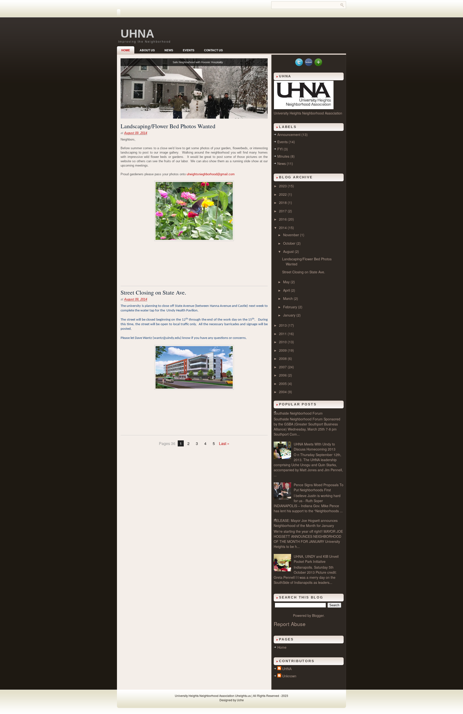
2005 (283, 383)
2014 (283, 227)
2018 (283, 202)
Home (125, 50)
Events (188, 50)
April (287, 290)
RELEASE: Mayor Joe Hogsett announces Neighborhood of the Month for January (306, 523)
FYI (280, 149)
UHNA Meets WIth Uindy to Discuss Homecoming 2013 (314, 446)
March (288, 298)
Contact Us (213, 50)
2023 (283, 185)
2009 (283, 350)
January (289, 315)
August (289, 251)
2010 (283, 341)
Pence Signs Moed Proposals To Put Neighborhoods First (318, 487)
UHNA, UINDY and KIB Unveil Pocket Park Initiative (316, 559)
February (290, 306)
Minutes (283, 156)
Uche (240, 700)
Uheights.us (243, 696)
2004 (283, 391)
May (287, 281)
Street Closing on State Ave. (153, 292)
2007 (283, 366)
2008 (283, 358)
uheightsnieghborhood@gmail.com (211, 174)
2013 (283, 325)
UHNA (137, 33)
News (168, 50)
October (289, 243)
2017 (283, 211)
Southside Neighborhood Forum (298, 413)
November (291, 234)
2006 (283, 375)
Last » (224, 443)
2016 (283, 219)
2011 (283, 333)
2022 (283, 194)
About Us (147, 50)
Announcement (288, 134)
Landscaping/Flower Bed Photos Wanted (168, 126)
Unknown (289, 676)
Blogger (318, 615)
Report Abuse (290, 623)
